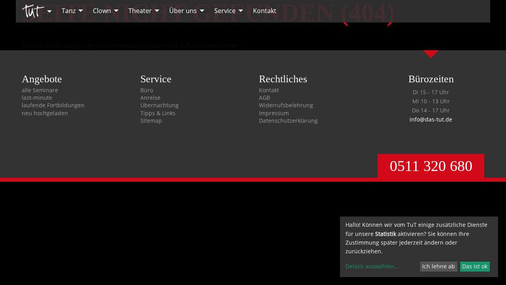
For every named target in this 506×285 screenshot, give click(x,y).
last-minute (37, 98)
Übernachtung (159, 105)
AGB (264, 98)
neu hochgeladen (45, 113)
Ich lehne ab (438, 266)
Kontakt (264, 10)
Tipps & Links (158, 113)
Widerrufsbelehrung (286, 105)
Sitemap (151, 121)
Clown (102, 10)
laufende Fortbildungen (53, 105)
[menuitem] (35, 11)
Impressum (274, 113)
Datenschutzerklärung (288, 121)
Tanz (69, 10)
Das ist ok (474, 266)
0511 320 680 (431, 166)
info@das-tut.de (431, 119)
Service (225, 10)
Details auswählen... (372, 266)
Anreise (150, 98)
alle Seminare (40, 90)
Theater (140, 10)
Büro (146, 90)
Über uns (183, 10)
